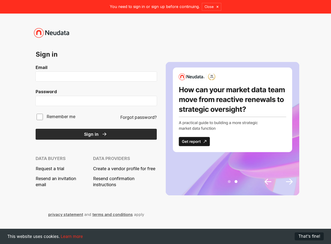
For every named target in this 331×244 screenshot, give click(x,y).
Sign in (91, 134)
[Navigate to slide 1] (236, 181)
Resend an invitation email (56, 181)
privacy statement (65, 214)
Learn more (72, 236)
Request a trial (50, 168)
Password (46, 91)
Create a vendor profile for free (124, 168)
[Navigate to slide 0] (229, 181)
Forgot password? (138, 117)
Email (41, 67)
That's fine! (309, 236)
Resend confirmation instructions (113, 181)
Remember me (61, 116)
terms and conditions (112, 214)
